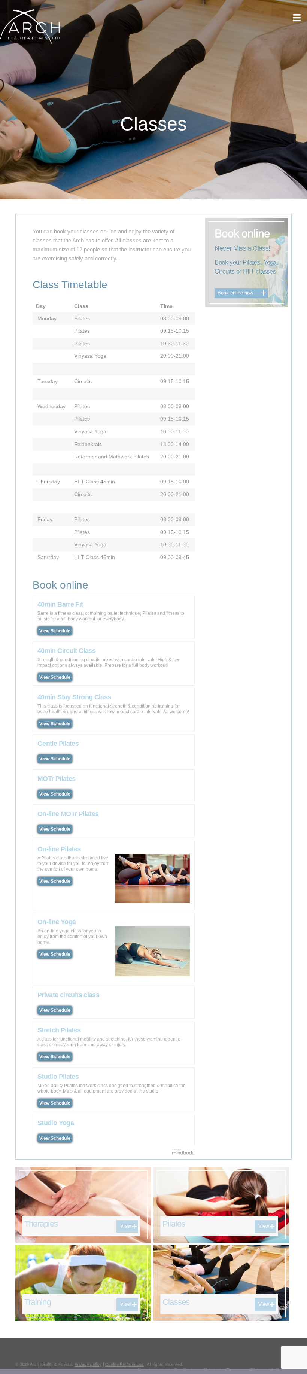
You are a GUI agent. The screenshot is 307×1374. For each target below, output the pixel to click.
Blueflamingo (186, 1370)
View (125, 1226)
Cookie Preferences (124, 1364)
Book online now (235, 293)
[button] (296, 17)
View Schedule (54, 630)
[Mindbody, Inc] (183, 1152)
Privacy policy (88, 1364)
